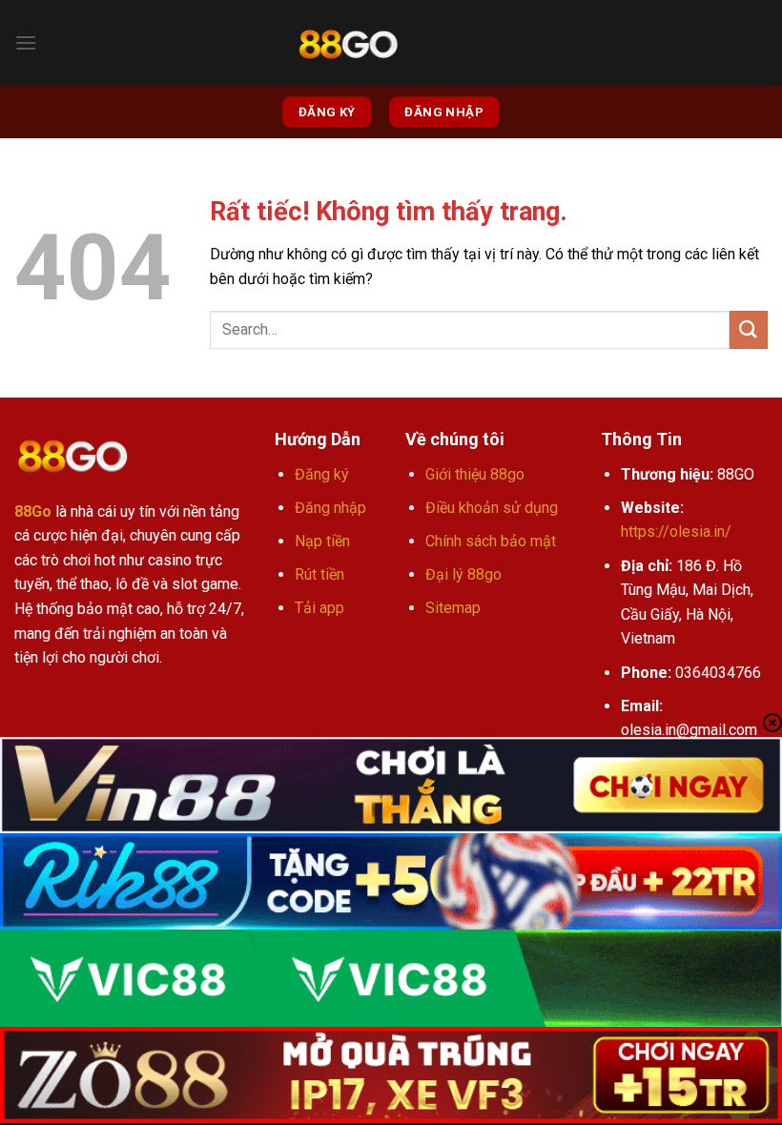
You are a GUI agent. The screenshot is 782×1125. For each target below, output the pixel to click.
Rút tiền (319, 574)
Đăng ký (322, 474)
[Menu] (25, 42)
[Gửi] (749, 329)
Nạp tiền (322, 541)
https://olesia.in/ (676, 531)
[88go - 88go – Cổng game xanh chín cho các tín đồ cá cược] (348, 43)
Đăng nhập (330, 508)
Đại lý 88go (463, 574)
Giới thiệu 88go (475, 474)
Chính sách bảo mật (490, 541)
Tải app (319, 608)
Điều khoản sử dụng (491, 508)
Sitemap (453, 608)
